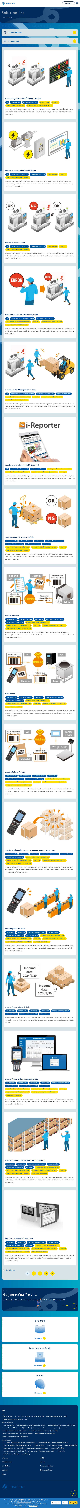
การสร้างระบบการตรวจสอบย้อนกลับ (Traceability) (44, 1431)
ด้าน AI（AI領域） (8, 1416)
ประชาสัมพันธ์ (5, 1466)
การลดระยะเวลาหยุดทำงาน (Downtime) (55, 1428)
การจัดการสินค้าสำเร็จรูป (57, 1448)
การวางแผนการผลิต (32, 1451)
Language (68, 3)
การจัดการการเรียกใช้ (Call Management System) (17, 1445)
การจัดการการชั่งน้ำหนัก (44, 1442)
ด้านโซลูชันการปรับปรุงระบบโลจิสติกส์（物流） (16, 1419)
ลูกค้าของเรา (5, 1458)
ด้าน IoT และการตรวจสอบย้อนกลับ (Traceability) (30, 1416)
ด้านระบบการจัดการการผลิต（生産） (57, 1416)
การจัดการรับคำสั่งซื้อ (71, 1445)
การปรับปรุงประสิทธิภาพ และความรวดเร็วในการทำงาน (31, 1425)
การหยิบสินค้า (61, 1451)
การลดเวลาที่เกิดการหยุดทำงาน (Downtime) (15, 1431)
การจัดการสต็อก (20, 1448)
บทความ (42, 1462)
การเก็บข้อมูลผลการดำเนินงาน (11, 1454)
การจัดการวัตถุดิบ (8, 1448)
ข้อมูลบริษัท (5, 1470)
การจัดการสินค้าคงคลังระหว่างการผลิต (37, 1448)
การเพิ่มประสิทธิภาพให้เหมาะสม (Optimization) (15, 1437)
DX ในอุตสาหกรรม (7, 1462)
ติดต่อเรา (4, 1474)
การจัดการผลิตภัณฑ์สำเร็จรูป (54, 1445)
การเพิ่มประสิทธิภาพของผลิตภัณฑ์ (45, 1434)
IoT (4, 1442)
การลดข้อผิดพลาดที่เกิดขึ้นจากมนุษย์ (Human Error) (17, 1428)
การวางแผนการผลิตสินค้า (47, 1451)
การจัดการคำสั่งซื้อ (39, 1445)
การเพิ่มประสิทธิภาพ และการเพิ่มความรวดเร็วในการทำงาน (18, 1434)
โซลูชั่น (3, 1410)
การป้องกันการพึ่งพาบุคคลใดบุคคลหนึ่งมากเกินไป (61, 1425)
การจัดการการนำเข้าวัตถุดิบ (60, 1442)
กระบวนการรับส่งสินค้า (28, 1442)
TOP (3, 17)
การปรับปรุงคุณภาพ (8, 1425)
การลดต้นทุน (38, 1428)
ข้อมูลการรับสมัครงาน (46, 1470)
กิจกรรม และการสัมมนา (47, 1466)
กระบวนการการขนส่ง (14, 1442)
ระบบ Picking (26, 1454)
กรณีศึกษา (43, 1458)
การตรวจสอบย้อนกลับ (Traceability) (13, 1451)
